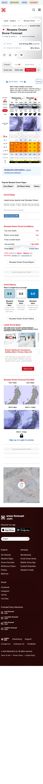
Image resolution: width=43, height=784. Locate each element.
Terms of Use (5, 655)
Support (28, 639)
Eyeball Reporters (28, 566)
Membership (26, 554)
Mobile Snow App (28, 562)
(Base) (30, 70)
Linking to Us (18, 643)
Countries (6, 26)
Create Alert (34, 248)
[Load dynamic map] (21, 485)
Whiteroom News (8, 566)
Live (16, 64)
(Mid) (19, 70)
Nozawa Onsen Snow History (21, 318)
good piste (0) (26, 255)
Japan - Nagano (19, 26)
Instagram (5, 591)
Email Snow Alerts (28, 558)
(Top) (8, 70)
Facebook (5, 587)
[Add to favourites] (4, 54)
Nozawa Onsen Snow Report (21, 262)
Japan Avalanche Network (17, 171)
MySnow (4, 573)
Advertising (17, 639)
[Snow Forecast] (3, 9)
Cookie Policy (30, 655)
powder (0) (16, 255)
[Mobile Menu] (39, 10)
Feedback (31, 643)
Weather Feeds (27, 570)
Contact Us (5, 643)
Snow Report (8, 186)
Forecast (7, 64)
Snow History (29, 64)
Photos (4, 570)
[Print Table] (21, 54)
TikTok (4, 594)
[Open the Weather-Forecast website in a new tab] (34, 2)
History (36, 186)
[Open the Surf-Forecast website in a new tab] (4, 2)
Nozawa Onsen (35, 26)
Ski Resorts (6, 554)
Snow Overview (7, 562)
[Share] (15, 54)
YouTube (5, 598)
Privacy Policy (18, 655)
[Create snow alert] (10, 54)
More (5, 124)
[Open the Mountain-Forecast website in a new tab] (14, 2)
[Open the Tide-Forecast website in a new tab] (24, 2)
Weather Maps (7, 558)
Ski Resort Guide (23, 186)
